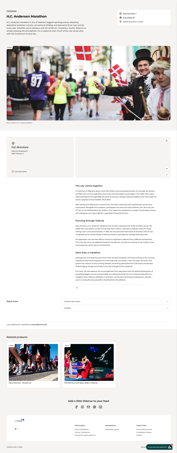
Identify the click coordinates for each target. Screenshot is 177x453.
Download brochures (144, 429)
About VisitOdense (82, 429)
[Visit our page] (82, 407)
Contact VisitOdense (82, 432)
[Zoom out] (167, 174)
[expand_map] (166, 140)
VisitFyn (139, 435)
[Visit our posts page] (100, 407)
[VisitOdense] (19, 420)
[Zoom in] (167, 168)
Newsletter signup (112, 429)
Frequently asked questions (85, 435)
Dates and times (129, 13)
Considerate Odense (143, 432)
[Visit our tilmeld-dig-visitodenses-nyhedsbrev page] (88, 407)
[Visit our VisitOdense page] (76, 407)
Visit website (128, 18)
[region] (122, 157)
